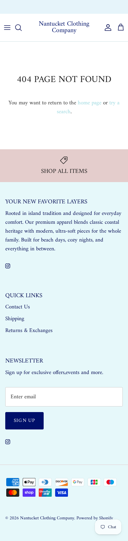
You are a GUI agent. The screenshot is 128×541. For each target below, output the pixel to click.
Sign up (24, 420)
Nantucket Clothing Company (47, 518)
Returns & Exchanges (29, 331)
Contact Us (17, 307)
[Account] (106, 27)
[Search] (21, 27)
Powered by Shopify (94, 518)
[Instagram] (7, 265)
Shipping (14, 319)
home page (89, 103)
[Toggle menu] (7, 27)
